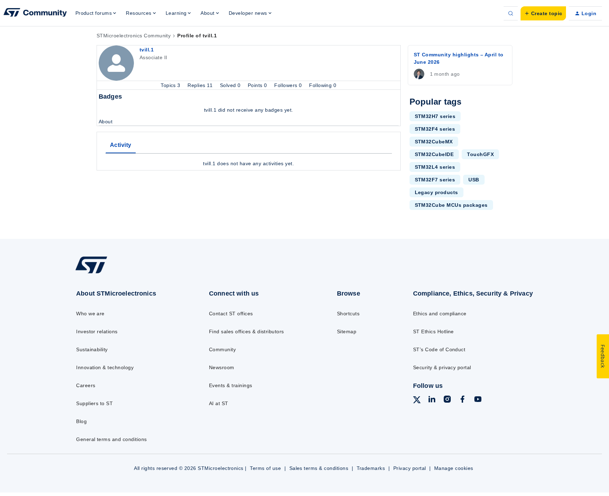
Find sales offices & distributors (246, 331)
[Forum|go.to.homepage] (35, 13)
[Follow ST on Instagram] (447, 400)
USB (473, 179)
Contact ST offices (231, 313)
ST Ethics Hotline (433, 331)
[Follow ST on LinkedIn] (431, 400)
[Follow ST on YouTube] (478, 400)
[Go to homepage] (127, 273)
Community (222, 349)
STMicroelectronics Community (134, 35)
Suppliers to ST (94, 403)
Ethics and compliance (440, 313)
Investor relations (97, 331)
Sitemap (346, 331)
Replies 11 (200, 85)
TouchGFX (480, 154)
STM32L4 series (435, 167)
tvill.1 (147, 49)
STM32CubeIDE (434, 154)
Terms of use (265, 468)
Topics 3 (171, 85)
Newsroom (221, 367)
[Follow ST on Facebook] (462, 400)
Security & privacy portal (442, 367)
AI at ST (218, 403)
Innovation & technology (105, 367)
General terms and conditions (111, 439)
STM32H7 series (435, 116)
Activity (120, 145)
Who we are (90, 313)
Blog (81, 421)
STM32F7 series (435, 179)
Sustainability (92, 349)
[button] (543, 13)
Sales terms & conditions (319, 468)
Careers (85, 385)
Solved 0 (231, 85)
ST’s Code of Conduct (439, 349)
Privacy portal (409, 468)
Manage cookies (453, 468)
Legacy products (436, 192)
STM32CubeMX (434, 141)
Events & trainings (230, 385)
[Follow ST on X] (417, 400)
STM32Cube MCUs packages (451, 205)
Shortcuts (348, 313)
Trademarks (371, 468)
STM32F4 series (435, 129)
